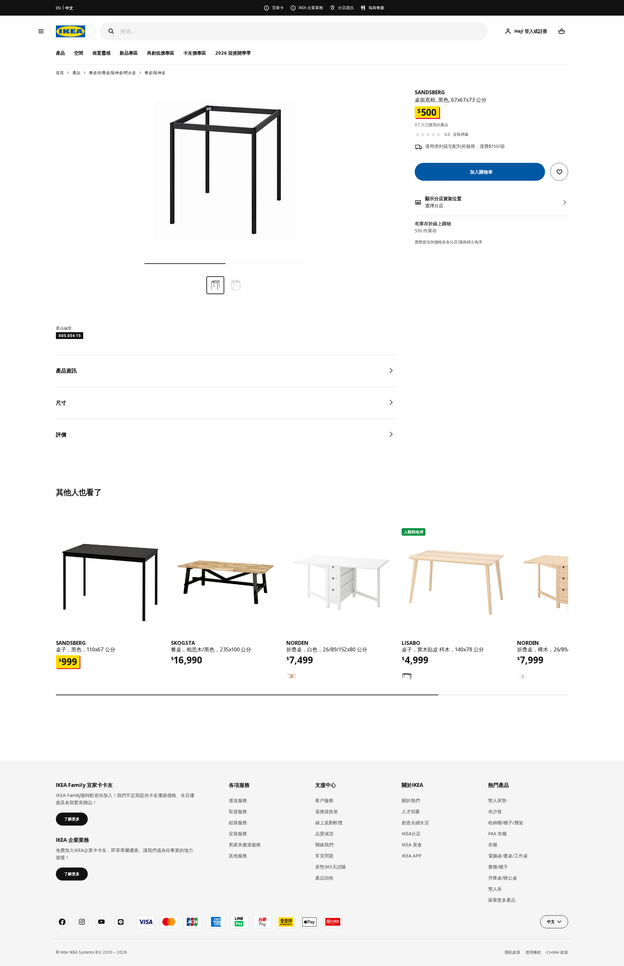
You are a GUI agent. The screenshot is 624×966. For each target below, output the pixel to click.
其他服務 (238, 856)
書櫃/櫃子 (498, 867)
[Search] (111, 31)
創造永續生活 (415, 822)
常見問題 (324, 856)
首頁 (60, 72)
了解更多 (72, 819)
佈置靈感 (101, 53)
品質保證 (324, 833)
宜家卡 (278, 7)
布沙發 (495, 811)
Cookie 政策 (557, 952)
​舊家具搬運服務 (245, 845)
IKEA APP (412, 856)
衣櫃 (492, 845)
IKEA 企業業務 (311, 7)
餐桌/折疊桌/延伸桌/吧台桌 (112, 72)
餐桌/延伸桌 (155, 72)
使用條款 (533, 952)
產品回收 (324, 878)
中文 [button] (551, 921)
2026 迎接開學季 (233, 53)
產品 (76, 72)
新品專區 (129, 53)
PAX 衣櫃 (497, 833)
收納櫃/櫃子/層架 (505, 822)
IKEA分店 (411, 833)
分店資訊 (346, 7)
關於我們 (411, 800)
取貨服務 (238, 811)
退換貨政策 (326, 811)
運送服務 (238, 800)
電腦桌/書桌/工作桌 (508, 856)
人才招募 (411, 811)
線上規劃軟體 (329, 822)
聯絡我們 (324, 845)
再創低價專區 (160, 53)
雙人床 (495, 889)
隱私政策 (512, 952)
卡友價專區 (194, 53)
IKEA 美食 (412, 845)
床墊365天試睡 (330, 867)
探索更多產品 (501, 900)
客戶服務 (324, 800)
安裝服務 (238, 833)
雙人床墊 (497, 800)
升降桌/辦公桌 (502, 878)
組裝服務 (238, 822)
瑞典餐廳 (376, 7)
